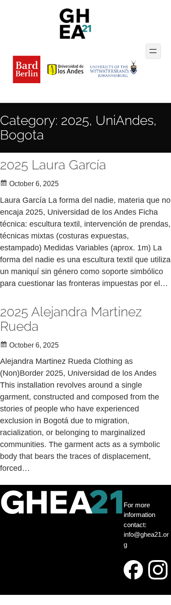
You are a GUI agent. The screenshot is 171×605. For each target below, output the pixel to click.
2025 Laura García (53, 165)
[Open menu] (153, 51)
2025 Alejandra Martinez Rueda (71, 319)
